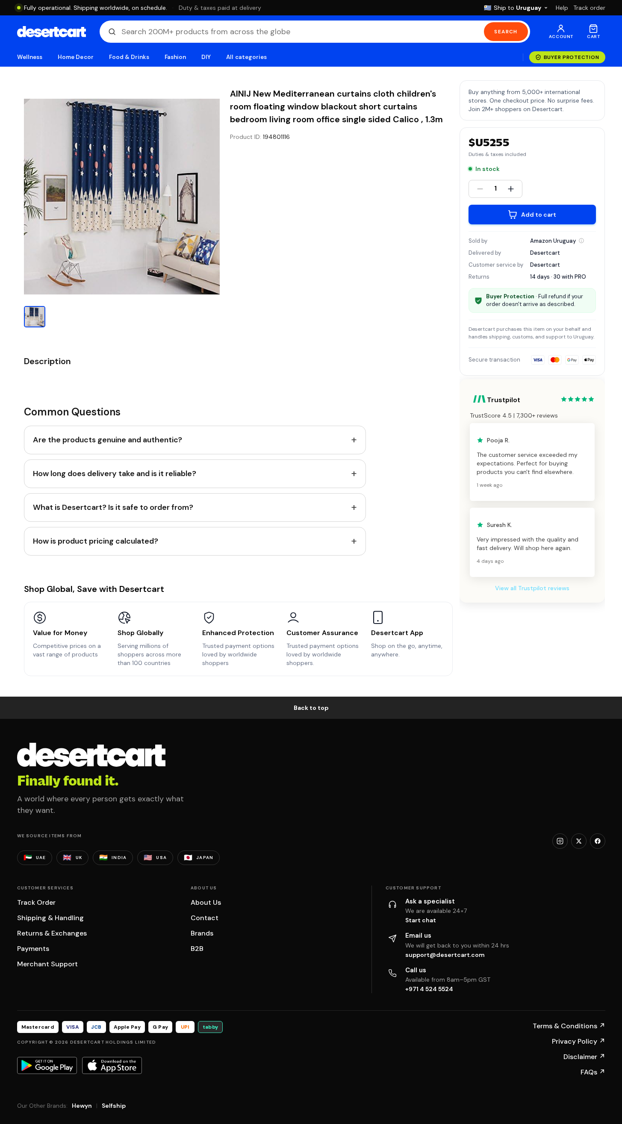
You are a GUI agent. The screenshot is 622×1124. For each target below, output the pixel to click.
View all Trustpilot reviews (532, 588)
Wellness (30, 57)
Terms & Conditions (569, 1025)
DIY (206, 57)
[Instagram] (560, 841)
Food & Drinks (129, 57)
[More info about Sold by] (581, 240)
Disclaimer (584, 1056)
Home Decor (76, 57)
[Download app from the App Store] (112, 1065)
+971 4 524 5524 (429, 989)
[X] (579, 841)
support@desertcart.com (445, 955)
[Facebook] (597, 841)
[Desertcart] (51, 31)
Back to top (311, 708)
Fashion (175, 57)
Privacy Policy (578, 1041)
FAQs (593, 1072)
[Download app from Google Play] (47, 1065)
